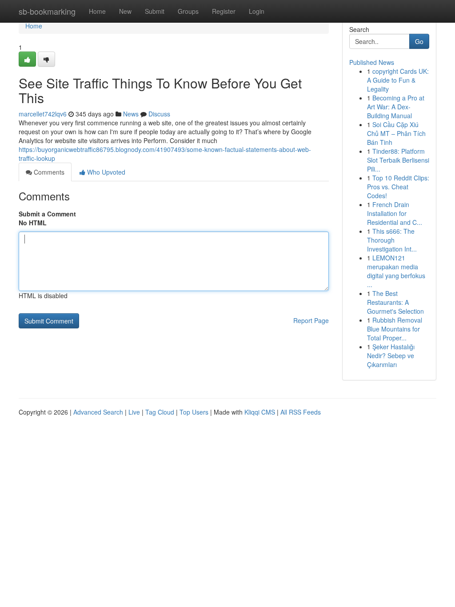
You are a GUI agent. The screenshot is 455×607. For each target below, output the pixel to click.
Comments (48, 172)
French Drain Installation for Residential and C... (394, 213)
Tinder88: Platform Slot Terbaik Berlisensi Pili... (398, 160)
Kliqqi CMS (259, 411)
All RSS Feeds (300, 411)
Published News (371, 62)
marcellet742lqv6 (43, 113)
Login (256, 11)
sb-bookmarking (47, 11)
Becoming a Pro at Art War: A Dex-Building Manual (395, 106)
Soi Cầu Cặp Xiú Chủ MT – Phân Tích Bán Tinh (396, 133)
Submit (154, 11)
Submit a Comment (47, 213)
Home (97, 11)
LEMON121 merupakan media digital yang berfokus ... (396, 271)
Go (419, 41)
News (131, 113)
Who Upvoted (105, 172)
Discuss (159, 113)
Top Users (194, 411)
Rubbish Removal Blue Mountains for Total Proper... (394, 328)
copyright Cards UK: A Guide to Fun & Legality (398, 80)
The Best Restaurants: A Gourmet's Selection (395, 302)
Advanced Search (98, 411)
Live (134, 411)
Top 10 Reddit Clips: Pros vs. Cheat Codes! (398, 186)
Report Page (311, 320)
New (125, 11)
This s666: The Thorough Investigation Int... (392, 240)
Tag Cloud (159, 411)
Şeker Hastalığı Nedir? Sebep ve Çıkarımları (391, 355)
